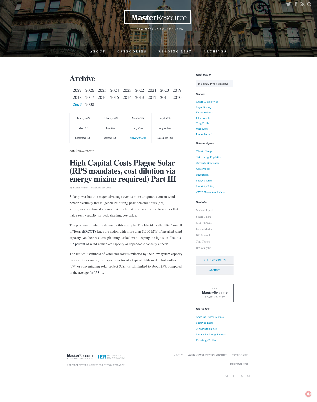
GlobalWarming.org (206, 328)
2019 (177, 90)
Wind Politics (203, 168)
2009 (77, 104)
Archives (215, 51)
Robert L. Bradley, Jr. (207, 101)
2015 (114, 97)
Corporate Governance (207, 163)
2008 (89, 104)
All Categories (215, 260)
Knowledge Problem (206, 340)
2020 (164, 90)
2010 (177, 97)
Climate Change (204, 151)
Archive (214, 270)
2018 (77, 97)
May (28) (83, 128)
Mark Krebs (202, 128)
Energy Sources (204, 180)
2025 (102, 90)
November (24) (138, 138)
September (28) (83, 137)
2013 (139, 97)
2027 (77, 90)
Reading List (175, 51)
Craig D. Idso (203, 123)
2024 (114, 90)
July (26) (138, 128)
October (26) (110, 137)
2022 (139, 90)
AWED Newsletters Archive (210, 192)
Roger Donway (204, 107)
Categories (132, 51)
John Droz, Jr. (203, 118)
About (98, 51)
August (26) (165, 128)
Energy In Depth (204, 322)
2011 (164, 97)
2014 (127, 97)
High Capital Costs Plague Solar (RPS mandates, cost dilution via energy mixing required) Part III (123, 170)
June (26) (111, 128)
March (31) (138, 118)
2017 (89, 97)
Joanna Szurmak (204, 134)
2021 (152, 90)
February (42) (110, 118)
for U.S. (95, 272)
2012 (152, 97)
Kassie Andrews (204, 112)
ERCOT (89, 231)
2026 (89, 90)
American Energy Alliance (210, 317)
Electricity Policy (205, 186)
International (202, 174)
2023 (127, 90)
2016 (102, 97)
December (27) (165, 137)
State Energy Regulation (208, 157)
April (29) (165, 118)
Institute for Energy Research (211, 334)
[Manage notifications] (308, 394)
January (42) (83, 118)
